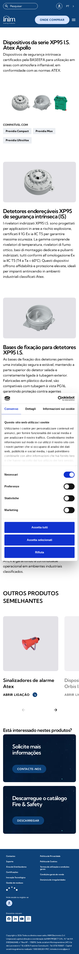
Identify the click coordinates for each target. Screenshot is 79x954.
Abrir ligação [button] (19, 695)
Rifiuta (39, 552)
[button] (17, 131)
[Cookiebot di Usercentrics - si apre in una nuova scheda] (58, 398)
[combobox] (20, 6)
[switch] (69, 486)
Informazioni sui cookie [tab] (59, 408)
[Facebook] (9, 919)
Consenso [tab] (11, 408)
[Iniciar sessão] (59, 6)
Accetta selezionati (39, 539)
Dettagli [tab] (30, 408)
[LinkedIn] (15, 919)
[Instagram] (28, 919)
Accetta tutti (39, 527)
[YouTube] (22, 919)
